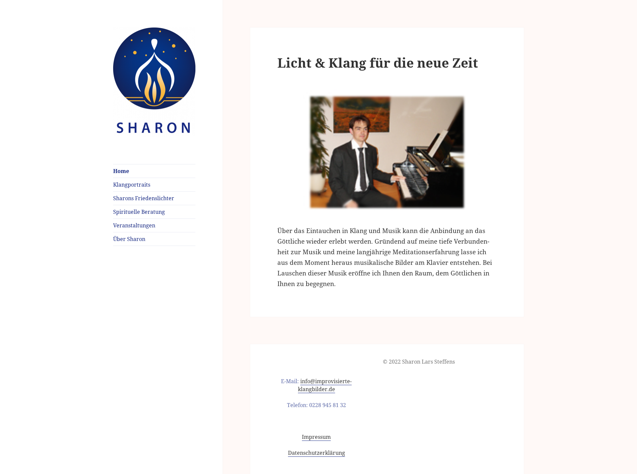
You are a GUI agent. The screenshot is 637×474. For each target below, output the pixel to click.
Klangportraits (131, 184)
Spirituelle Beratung (139, 211)
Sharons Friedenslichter (143, 198)
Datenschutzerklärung (316, 452)
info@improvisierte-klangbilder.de (325, 385)
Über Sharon (129, 239)
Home (121, 171)
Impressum (316, 437)
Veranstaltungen (134, 225)
